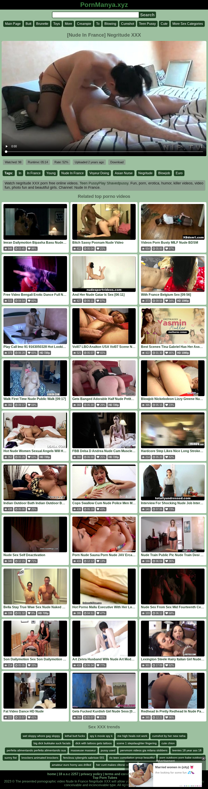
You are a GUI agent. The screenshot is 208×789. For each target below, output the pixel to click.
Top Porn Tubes (105, 777)
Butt (28, 23)
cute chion (168, 743)
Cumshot (127, 23)
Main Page (13, 23)
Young (51, 173)
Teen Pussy (147, 23)
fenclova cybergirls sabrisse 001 (83, 757)
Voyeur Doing (99, 173)
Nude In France (72, 173)
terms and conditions (121, 774)
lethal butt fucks (75, 735)
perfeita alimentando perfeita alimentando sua (36, 750)
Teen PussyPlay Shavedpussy (104, 183)
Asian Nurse (124, 173)
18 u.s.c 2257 (68, 774)
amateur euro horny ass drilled (71, 764)
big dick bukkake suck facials (52, 743)
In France (34, 173)
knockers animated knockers (40, 757)
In (20, 173)
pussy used (108, 750)
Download (117, 162)
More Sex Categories (187, 23)
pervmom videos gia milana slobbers (143, 750)
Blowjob (164, 173)
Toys (56, 23)
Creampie (84, 23)
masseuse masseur (83, 750)
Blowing (110, 23)
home (51, 774)
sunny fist (10, 757)
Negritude (145, 173)
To (98, 23)
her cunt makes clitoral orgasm (116, 764)
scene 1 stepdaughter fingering (137, 743)
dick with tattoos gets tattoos (93, 743)
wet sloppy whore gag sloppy (41, 735)
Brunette (42, 23)
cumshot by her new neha (168, 735)
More (68, 23)
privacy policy (91, 774)
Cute (164, 23)
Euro (179, 173)
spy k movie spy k (101, 735)
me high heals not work (132, 735)
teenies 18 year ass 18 (187, 750)
